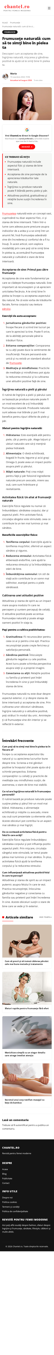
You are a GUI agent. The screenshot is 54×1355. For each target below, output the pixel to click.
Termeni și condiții (11, 1206)
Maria (13, 73)
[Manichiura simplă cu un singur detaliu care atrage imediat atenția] (27, 1032)
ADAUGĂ (27, 147)
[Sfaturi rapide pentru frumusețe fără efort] (27, 988)
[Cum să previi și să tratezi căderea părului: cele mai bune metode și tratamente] (27, 941)
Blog (4, 1173)
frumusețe (16, 363)
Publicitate (7, 1178)
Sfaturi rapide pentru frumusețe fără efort (27, 1008)
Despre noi (7, 1197)
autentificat (22, 1125)
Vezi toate (44, 917)
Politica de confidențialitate (15, 1211)
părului (6, 308)
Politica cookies (9, 1202)
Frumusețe (15, 22)
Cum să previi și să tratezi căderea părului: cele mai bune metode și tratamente (27, 962)
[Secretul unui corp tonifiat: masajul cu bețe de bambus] (27, 1079)
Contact (5, 1183)
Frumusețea (9, 213)
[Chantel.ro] (17, 8)
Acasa (5, 1169)
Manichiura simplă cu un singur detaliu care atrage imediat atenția (25, 1054)
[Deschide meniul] (49, 8)
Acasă (5, 22)
